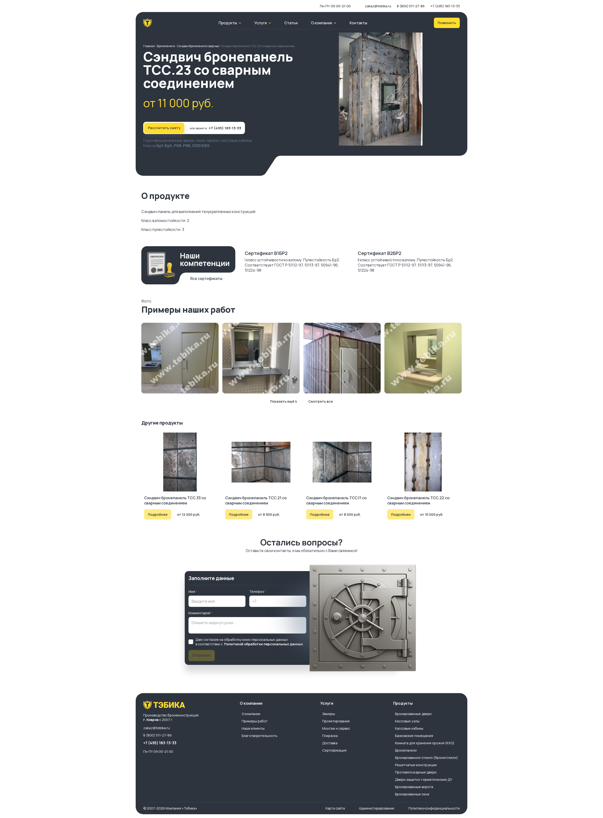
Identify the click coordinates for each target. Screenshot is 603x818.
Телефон (256, 591)
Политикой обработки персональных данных (263, 644)
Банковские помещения (414, 735)
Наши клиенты (253, 728)
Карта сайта (335, 808)
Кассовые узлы (407, 721)
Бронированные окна (412, 794)
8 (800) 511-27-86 (411, 6)
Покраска (330, 735)
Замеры (328, 714)
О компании (251, 714)
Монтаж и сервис (336, 728)
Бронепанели (406, 750)
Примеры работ (255, 721)
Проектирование (336, 721)
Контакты (358, 22)
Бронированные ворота (414, 787)
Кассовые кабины (409, 728)
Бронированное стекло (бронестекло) (426, 757)
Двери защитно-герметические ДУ (423, 779)
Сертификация (334, 750)
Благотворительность (259, 735)
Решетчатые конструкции (416, 765)
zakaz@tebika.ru (378, 6)
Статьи (291, 22)
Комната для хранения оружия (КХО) (424, 743)
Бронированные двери (413, 714)
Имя (191, 591)
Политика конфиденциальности (434, 808)
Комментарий (199, 613)
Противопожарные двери (415, 772)
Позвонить (447, 22)
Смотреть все (320, 401)
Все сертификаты (206, 278)
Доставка (330, 743)
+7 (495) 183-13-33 (445, 6)
